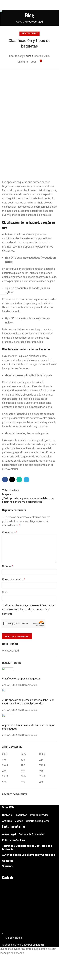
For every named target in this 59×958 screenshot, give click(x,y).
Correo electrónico (13, 579)
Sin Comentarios (27, 684)
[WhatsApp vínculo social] (19, 479)
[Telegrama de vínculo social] (36, 2)
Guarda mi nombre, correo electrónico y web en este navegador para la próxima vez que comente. (28, 609)
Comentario (9, 532)
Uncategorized (34, 21)
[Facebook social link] (25, 2)
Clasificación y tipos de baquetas (21, 678)
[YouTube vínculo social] (33, 2)
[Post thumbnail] (7, 671)
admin (29, 55)
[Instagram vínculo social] (29, 2)
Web (4, 592)
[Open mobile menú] (55, 7)
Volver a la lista (10, 490)
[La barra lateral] (3, 291)
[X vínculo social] (12, 479)
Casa (19, 21)
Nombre (7, 566)
